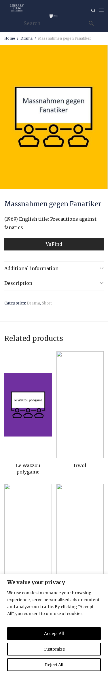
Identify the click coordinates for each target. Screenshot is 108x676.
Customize (54, 649)
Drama (26, 38)
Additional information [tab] (31, 268)
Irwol (80, 465)
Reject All (54, 664)
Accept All (54, 633)
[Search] (95, 10)
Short (47, 303)
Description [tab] (18, 283)
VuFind (54, 244)
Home (9, 38)
